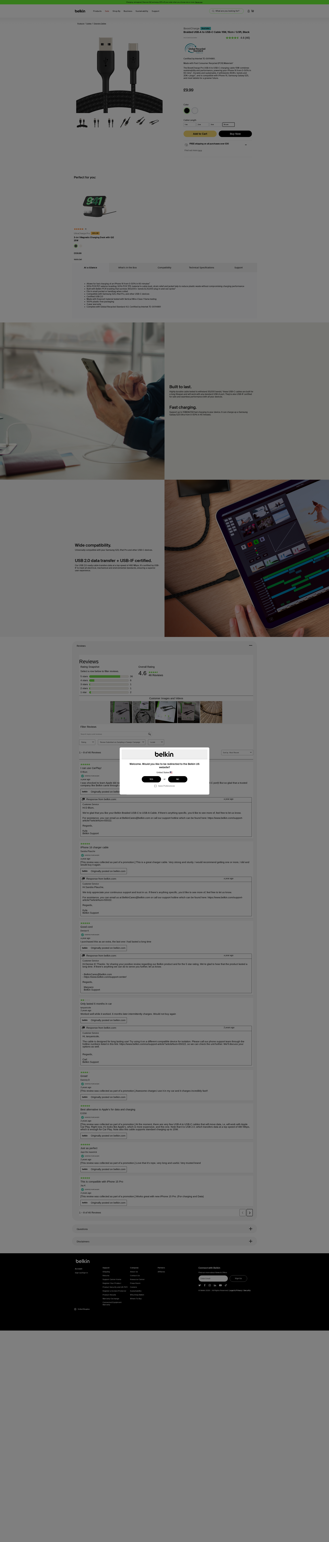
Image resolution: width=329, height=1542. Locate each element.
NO (177, 779)
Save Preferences (166, 786)
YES (151, 779)
